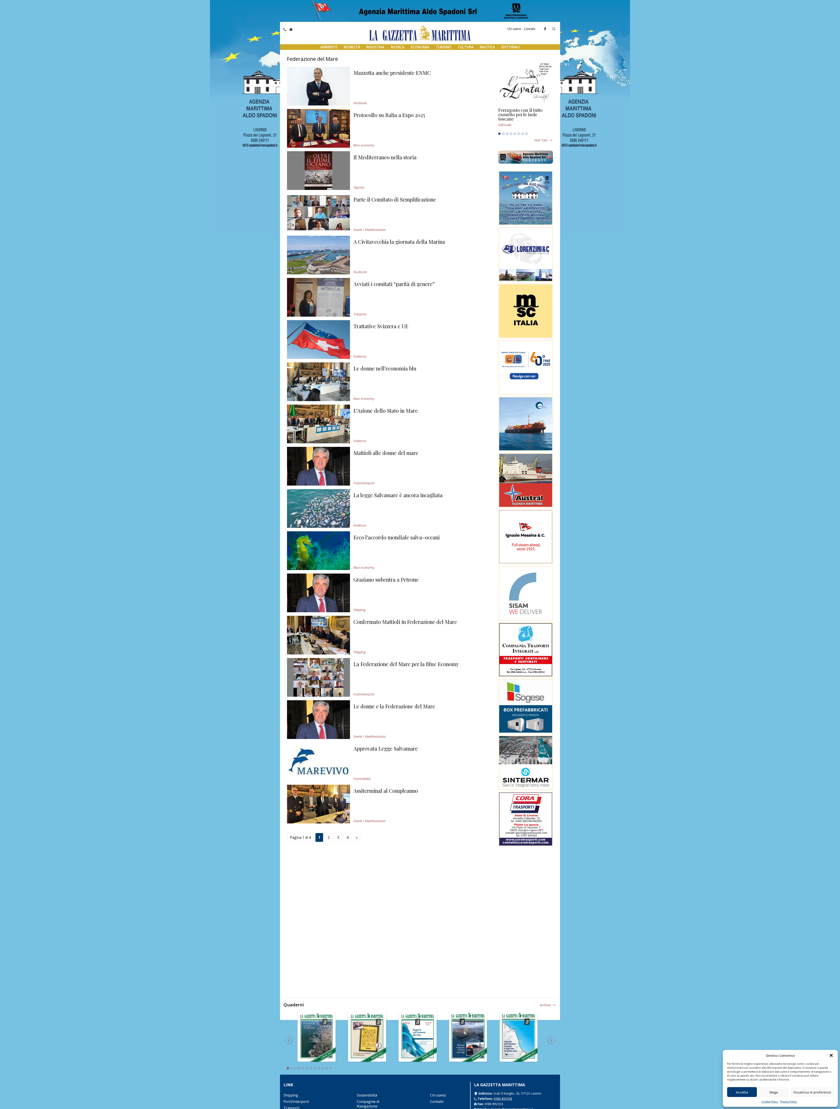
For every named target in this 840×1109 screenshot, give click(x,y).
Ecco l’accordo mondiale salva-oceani (397, 537)
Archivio (545, 1005)
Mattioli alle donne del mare (386, 452)
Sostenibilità (362, 779)
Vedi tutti (541, 140)
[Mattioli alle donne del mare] (318, 466)
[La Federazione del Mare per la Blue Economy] (318, 677)
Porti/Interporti (364, 483)
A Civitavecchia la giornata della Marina (399, 241)
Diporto (359, 187)
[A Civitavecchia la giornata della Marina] (318, 255)
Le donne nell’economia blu (385, 368)
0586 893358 (503, 1099)
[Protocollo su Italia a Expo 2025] (318, 128)
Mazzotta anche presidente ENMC (392, 72)
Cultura (466, 47)
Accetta (742, 1092)
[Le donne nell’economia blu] (318, 381)
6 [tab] (519, 134)
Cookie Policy (769, 1102)
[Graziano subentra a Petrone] (318, 593)
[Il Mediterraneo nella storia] (318, 170)
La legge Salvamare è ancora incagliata (398, 494)
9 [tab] (319, 1068)
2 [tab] (503, 134)
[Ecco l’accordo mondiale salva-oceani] (318, 550)
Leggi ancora (525, 119)
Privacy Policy (788, 1102)
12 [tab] (330, 1068)
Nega (774, 1092)
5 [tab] (515, 134)
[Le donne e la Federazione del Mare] (318, 719)
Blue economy (364, 145)
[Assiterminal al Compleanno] (318, 804)
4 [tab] (511, 134)
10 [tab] (322, 1068)
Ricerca (397, 47)
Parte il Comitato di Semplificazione (395, 199)
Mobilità (352, 47)
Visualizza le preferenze (812, 1092)
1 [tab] (499, 134)
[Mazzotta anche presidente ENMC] (318, 86)
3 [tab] (507, 134)
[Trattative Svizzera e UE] (318, 339)
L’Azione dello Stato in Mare (386, 410)
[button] (831, 1055)
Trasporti (360, 314)
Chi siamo (514, 29)
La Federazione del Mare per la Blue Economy (406, 663)
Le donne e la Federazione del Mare (394, 706)
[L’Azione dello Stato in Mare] (318, 424)
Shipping (359, 610)
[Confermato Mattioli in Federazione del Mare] (318, 635)
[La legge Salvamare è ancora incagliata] (318, 508)
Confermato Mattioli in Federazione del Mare (405, 621)
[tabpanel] (525, 119)
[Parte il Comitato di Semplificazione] (318, 212)
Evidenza (360, 356)
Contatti (529, 29)
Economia (420, 47)
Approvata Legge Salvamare (386, 748)
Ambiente (328, 47)
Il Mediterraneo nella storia (385, 157)
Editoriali (510, 47)
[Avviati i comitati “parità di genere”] (318, 297)
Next (551, 1040)
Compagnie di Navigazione (368, 1104)
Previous (288, 1040)
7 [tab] (523, 134)
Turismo (444, 47)
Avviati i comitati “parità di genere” (394, 283)
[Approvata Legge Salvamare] (318, 761)
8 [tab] (526, 134)
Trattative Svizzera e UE (381, 326)
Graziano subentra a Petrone (386, 579)
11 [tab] (326, 1068)
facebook (360, 103)
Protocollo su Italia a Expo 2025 (389, 114)
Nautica (487, 47)
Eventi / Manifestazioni (370, 230)
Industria (375, 47)
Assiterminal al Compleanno (386, 790)
